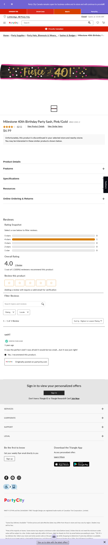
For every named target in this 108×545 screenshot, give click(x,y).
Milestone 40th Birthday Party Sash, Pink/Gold (35, 121)
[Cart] (103, 23)
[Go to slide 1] (54, 108)
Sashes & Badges (68, 35)
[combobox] (90, 321)
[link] (13, 126)
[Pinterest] (13, 478)
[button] (89, 23)
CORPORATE (10, 418)
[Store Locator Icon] (4, 17)
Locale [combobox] (22, 312)
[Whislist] (97, 23)
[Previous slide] (4, 4)
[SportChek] (40, 11)
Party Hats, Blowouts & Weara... (42, 35)
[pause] (12, 4)
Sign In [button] (54, 393)
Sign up (9, 459)
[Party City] (94, 11)
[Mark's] (67, 11)
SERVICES (8, 409)
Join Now (75, 399)
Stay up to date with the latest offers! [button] (53, 542)
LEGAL (7, 436)
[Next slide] (103, 4)
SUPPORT (8, 427)
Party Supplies (18, 35)
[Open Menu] (4, 23)
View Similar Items (55, 126)
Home (6, 35)
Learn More (59, 457)
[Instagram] (19, 478)
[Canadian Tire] (13, 11)
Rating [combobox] (7, 312)
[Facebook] (6, 478)
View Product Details (35, 126)
